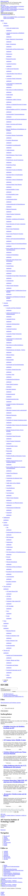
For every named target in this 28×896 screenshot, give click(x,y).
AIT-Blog (5, 859)
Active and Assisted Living (12, 28)
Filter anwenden (4, 710)
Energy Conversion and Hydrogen (14, 124)
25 (15, 812)
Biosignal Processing (11, 59)
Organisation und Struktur (12, 665)
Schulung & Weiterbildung (12, 254)
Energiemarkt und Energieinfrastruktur (15, 364)
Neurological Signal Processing (13, 436)
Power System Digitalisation (12, 228)
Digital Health (9, 94)
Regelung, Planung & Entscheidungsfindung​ (16, 243)
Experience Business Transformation (14, 135)
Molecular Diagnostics (11, 209)
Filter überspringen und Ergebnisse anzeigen (11, 702)
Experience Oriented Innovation (13, 369)
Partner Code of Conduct (9, 875)
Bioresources (9, 54)
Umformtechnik (9, 280)
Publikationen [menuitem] (6, 517)
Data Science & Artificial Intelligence (14, 89)
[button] (2, 11)
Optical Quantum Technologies (13, 214)
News (7, 611)
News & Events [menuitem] (7, 586)
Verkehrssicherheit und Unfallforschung (13, 696)
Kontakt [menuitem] (5, 625)
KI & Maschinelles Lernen (12, 194)
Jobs (7, 527)
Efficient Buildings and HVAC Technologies (16, 109)
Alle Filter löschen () (8, 693)
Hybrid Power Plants (11, 164)
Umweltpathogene (10, 488)
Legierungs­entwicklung (11, 199)
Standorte (3, 894)
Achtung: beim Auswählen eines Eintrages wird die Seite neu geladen (12, 811)
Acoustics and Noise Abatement (13, 308)
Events (7, 616)
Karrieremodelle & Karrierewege (13, 532)
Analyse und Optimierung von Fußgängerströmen (13, 313)
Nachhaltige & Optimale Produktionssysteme (16, 420)
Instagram (5, 855)
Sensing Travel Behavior (12, 473)
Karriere (5, 843)
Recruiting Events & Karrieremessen (14, 571)
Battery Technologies (11, 44)
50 (17, 812)
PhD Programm (9, 537)
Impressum (3, 829)
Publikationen (6, 839)
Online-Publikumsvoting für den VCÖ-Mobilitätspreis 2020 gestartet (14, 766)
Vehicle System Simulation (12, 285)
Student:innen (9, 542)
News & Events (7, 842)
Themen (5, 837)
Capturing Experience (11, 63)
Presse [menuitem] (4, 621)
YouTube (5, 852)
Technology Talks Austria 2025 (13, 601)
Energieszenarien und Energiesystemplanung (16, 119)
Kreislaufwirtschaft (10, 394)
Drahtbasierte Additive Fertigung (13, 99)
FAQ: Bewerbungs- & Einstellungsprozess (16, 552)
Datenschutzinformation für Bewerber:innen (13, 870)
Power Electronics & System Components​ (15, 224)
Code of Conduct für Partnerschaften (11, 874)
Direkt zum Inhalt (5, 1)
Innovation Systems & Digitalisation (14, 179)
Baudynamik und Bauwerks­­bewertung (15, 49)
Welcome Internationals (11, 561)
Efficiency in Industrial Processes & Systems (16, 104)
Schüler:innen (9, 547)
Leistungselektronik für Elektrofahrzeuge (15, 204)
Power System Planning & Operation (14, 233)
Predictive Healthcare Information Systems (16, 455)
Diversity (8, 557)
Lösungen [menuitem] (5, 303)
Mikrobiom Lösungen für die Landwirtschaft (16, 410)
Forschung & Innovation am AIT (13, 670)
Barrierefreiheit (6, 871)
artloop (7, 675)
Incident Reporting (10, 645)
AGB (4, 867)
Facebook (5, 853)
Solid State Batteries (10, 270)
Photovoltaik (9, 451)
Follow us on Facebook (8, 18)
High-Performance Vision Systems (14, 155)
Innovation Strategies (11, 389)
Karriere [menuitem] (5, 522)
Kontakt (5, 845)
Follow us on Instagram (19, 17)
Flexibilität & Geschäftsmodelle (13, 145)
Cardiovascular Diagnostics (12, 68)
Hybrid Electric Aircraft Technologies (14, 160)
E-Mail (2, 893)
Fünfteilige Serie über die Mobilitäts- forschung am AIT (14, 727)
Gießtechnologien (10, 150)
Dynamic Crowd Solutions (10, 695)
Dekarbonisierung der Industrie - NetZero (15, 349)
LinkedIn (5, 851)
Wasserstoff (9, 512)
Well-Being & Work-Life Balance (14, 566)
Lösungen (5, 838)
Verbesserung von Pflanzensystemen (14, 502)
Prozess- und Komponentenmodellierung (15, 238)
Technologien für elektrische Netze (14, 478)
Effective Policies (10, 354)
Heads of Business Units (11, 640)
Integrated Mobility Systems (12, 189)
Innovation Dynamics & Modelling (14, 169)
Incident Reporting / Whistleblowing (11, 873)
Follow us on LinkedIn (8, 17)
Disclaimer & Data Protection (10, 869)
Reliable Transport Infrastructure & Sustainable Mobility (14, 461)
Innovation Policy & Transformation (14, 174)
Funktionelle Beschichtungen (13, 379)
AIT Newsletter (9, 606)
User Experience (10, 493)
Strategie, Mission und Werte (12, 660)
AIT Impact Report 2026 (12, 591)
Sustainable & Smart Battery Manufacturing (16, 275)
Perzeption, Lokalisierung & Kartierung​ (15, 219)
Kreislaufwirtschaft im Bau (12, 399)
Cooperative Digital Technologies (14, 78)
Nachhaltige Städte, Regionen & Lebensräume (16, 425)
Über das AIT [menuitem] (6, 650)
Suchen (2, 688)
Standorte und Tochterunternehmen (14, 655)
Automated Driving (10, 319)
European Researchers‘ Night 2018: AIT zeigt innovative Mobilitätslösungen (15, 781)
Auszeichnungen (10, 576)
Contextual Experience (11, 329)
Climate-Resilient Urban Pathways (14, 73)
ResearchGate (6, 856)
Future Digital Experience (12, 384)
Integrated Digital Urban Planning (14, 184)
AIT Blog (8, 596)
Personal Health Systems (12, 446)
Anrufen (2, 892)
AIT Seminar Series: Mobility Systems (14, 740)
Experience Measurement (12, 140)
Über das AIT (6, 836)
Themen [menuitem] (5, 23)
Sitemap (5, 865)
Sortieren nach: (4, 721)
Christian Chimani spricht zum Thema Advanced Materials (14, 752)
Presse (4, 841)
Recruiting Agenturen (11, 581)
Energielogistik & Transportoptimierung (15, 114)
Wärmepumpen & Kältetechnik (13, 507)
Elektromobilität (10, 359)
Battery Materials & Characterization (14, 39)
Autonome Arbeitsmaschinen (12, 324)
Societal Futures (10, 266)
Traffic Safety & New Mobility (13, 483)
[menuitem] (15, 25)
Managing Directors (10, 630)
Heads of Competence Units (12, 635)
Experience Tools (10, 374)
